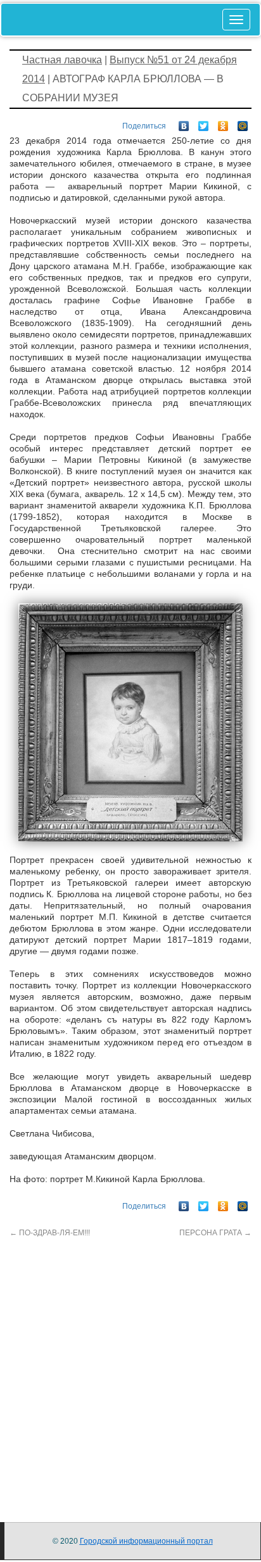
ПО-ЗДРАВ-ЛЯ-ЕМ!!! (50, 1232)
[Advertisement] (130, 1368)
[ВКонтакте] (184, 123)
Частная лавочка (62, 59)
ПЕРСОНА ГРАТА (215, 1232)
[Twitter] (203, 123)
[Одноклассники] (223, 123)
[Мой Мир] (243, 123)
